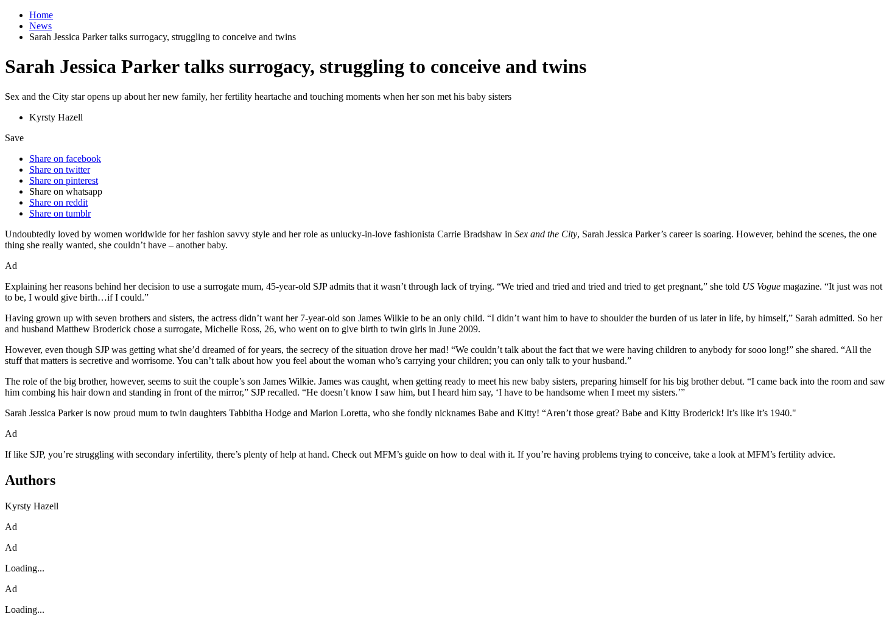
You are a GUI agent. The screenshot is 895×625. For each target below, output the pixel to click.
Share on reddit (58, 202)
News (40, 26)
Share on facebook (65, 158)
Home (41, 15)
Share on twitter (59, 169)
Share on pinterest (63, 180)
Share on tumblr (60, 213)
